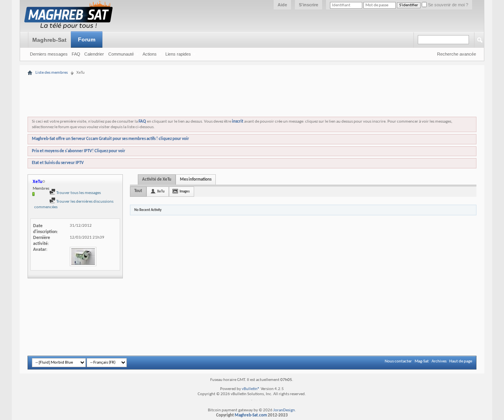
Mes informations (195, 179)
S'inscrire (308, 4)
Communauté (121, 54)
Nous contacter (398, 361)
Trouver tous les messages (78, 193)
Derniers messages (49, 54)
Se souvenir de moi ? (447, 4)
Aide (282, 4)
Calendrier (94, 54)
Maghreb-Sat (49, 40)
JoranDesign (284, 410)
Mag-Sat (422, 361)
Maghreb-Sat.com (251, 415)
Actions (150, 54)
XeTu (161, 191)
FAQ (76, 54)
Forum (86, 39)
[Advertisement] (252, 72)
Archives (439, 361)
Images (185, 191)
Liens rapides (178, 54)
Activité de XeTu (156, 179)
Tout (138, 191)
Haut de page (460, 361)
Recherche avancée (456, 54)
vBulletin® (251, 389)
